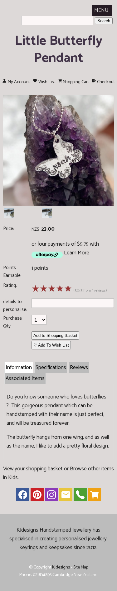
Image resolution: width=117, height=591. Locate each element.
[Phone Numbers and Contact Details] (80, 496)
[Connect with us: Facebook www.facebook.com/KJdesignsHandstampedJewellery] (22, 496)
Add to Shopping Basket (55, 335)
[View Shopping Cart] (94, 496)
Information (19, 367)
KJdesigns (61, 567)
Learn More (76, 252)
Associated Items (25, 378)
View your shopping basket (33, 468)
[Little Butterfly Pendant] (58, 204)
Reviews (79, 367)
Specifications (51, 367)
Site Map (80, 567)
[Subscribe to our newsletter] (65, 496)
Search (103, 20)
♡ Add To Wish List (51, 345)
